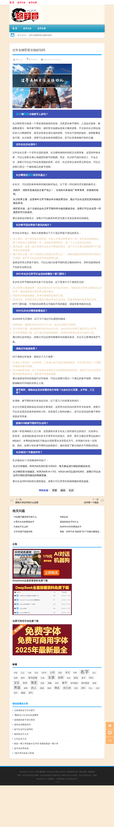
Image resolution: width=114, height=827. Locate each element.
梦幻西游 (85, 682)
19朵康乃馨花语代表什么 (25, 516)
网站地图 (83, 771)
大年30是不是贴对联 (23, 531)
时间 (56, 683)
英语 (76, 688)
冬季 (75, 672)
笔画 (49, 688)
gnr (21, 59)
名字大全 (21, 2)
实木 (25, 682)
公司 (52, 672)
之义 (22, 672)
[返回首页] (109, 725)
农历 (60, 672)
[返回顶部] (109, 740)
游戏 (94, 683)
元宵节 (44, 672)
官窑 (26, 114)
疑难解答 (91, 771)
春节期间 (74, 683)
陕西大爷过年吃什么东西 (26, 502)
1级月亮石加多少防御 (24, 752)
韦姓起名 (64, 516)
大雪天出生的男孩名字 (24, 521)
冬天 (67, 672)
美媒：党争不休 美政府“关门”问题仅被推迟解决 (81, 531)
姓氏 (76, 677)
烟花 (30, 175)
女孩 (51, 677)
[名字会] (25, 5)
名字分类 (32, 2)
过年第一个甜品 (91, 502)
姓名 (68, 678)
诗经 (97, 688)
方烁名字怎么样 (21, 526)
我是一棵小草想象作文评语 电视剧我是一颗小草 (36, 743)
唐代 (23, 677)
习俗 (29, 673)
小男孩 (57, 782)
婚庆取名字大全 (21, 733)
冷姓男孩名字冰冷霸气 (24, 710)
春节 (64, 682)
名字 (84, 671)
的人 (34, 688)
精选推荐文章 (72, 771)
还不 (16, 692)
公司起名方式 (20, 738)
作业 (36, 672)
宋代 (91, 677)
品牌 (16, 677)
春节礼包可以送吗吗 (23, 729)
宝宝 (16, 682)
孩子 (84, 677)
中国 (15, 672)
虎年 (83, 687)
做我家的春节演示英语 (24, 719)
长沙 (18, 114)
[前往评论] (109, 732)
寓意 (34, 682)
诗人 (90, 688)
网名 (57, 688)
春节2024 (22, 35)
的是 (42, 688)
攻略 (50, 682)
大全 (43, 677)
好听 (61, 677)
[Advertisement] (57, 806)
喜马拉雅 (32, 677)
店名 (42, 683)
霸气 (31, 692)
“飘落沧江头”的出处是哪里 (26, 714)
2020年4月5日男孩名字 (70, 526)
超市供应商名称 (21, 748)
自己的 (67, 688)
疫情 (26, 688)
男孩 (17, 687)
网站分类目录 (60, 771)
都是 (23, 692)
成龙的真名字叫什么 (69, 521)
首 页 (12, 2)
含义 (94, 673)
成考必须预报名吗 (22, 724)
